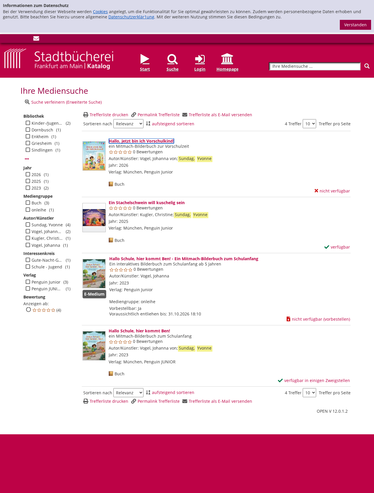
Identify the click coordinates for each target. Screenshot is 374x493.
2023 (36, 188)
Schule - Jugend (47, 267)
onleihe (39, 210)
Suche (173, 69)
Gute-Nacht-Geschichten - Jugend (47, 260)
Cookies (100, 11)
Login (199, 69)
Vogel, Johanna (46, 245)
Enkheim (40, 136)
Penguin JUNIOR (47, 288)
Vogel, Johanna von (47, 231)
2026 (36, 174)
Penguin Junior (46, 282)
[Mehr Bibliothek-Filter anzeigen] (26, 158)
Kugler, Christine (47, 238)
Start (145, 69)
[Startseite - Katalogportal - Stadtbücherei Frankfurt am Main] (58, 58)
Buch (36, 203)
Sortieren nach (97, 123)
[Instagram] (17, 39)
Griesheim (42, 143)
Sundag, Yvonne (47, 225)
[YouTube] (27, 39)
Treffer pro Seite (335, 123)
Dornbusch (42, 130)
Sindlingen (42, 150)
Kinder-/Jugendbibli (47, 123)
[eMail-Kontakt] (36, 39)
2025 (36, 181)
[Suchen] (367, 66)
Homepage (227, 69)
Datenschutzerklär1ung (131, 17)
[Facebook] (7, 39)
